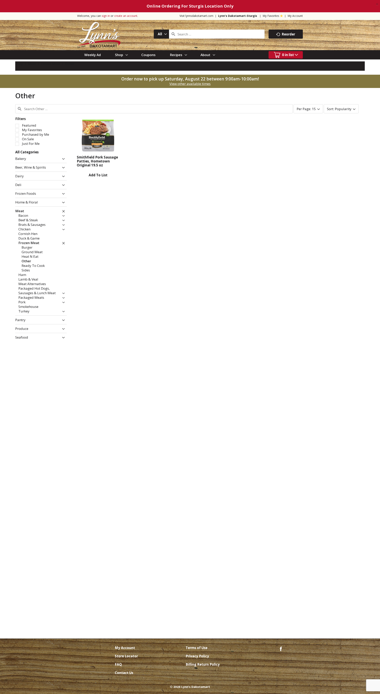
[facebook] (281, 648)
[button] (62, 159)
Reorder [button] (288, 34)
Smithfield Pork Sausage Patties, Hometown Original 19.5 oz (97, 161)
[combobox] (161, 34)
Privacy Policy (197, 656)
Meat (32, 63)
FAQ (118, 664)
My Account (295, 16)
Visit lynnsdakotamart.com (196, 16)
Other (69, 63)
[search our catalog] (173, 34)
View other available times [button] (190, 83)
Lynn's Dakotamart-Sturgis (237, 16)
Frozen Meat (50, 63)
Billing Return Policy (203, 664)
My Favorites (271, 16)
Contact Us (124, 672)
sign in (106, 16)
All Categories (27, 152)
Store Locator (126, 656)
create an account (125, 16)
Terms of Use (196, 647)
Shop (19, 63)
